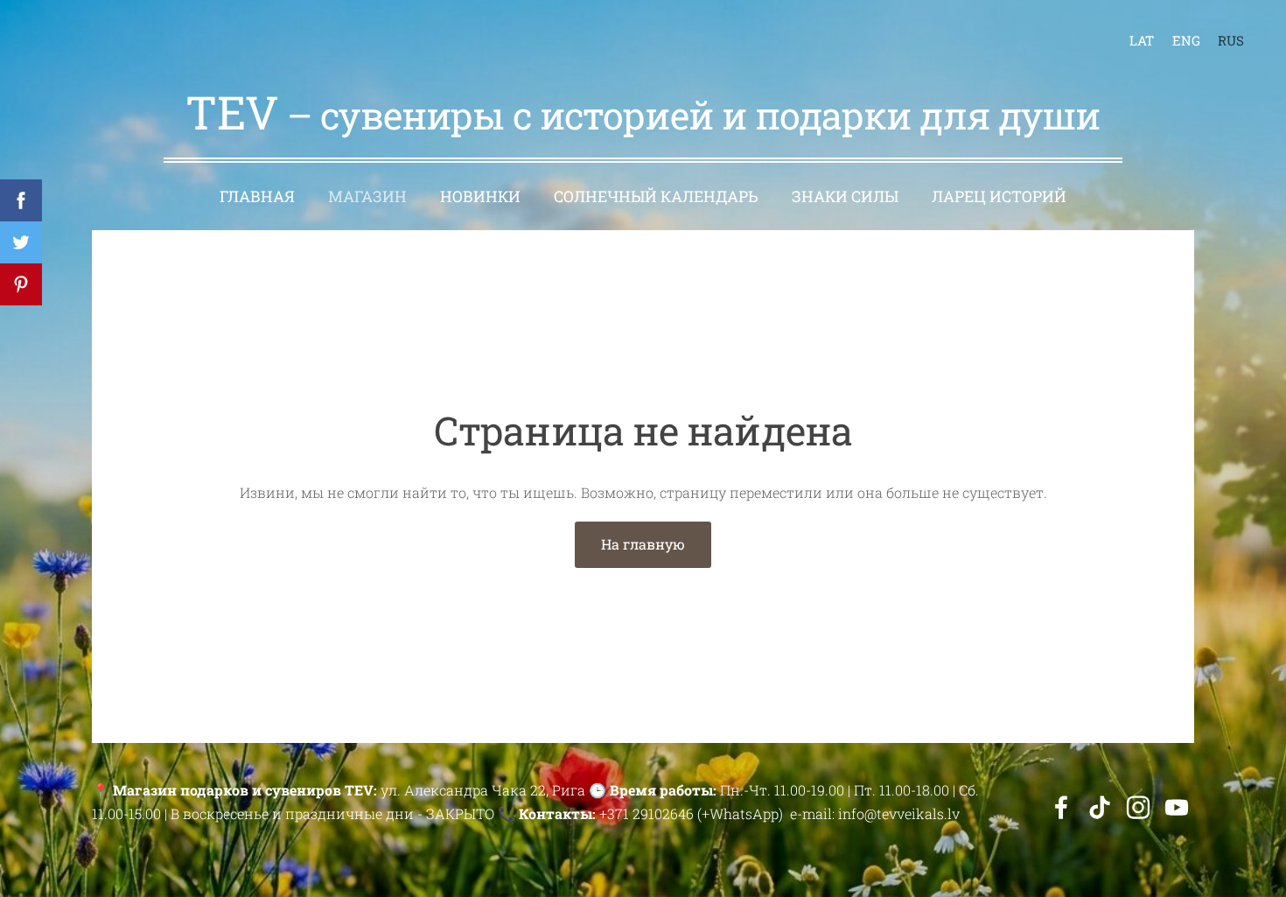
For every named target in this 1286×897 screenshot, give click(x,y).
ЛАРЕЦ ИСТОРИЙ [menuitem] (999, 196)
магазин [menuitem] (367, 196)
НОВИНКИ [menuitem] (480, 196)
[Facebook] (1061, 807)
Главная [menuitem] (257, 196)
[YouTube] (1176, 807)
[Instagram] (1138, 807)
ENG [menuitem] (1186, 40)
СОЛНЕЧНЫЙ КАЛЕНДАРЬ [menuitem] (656, 196)
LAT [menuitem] (1141, 40)
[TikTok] (1099, 807)
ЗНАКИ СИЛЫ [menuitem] (845, 196)
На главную (643, 544)
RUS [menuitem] (1231, 40)
